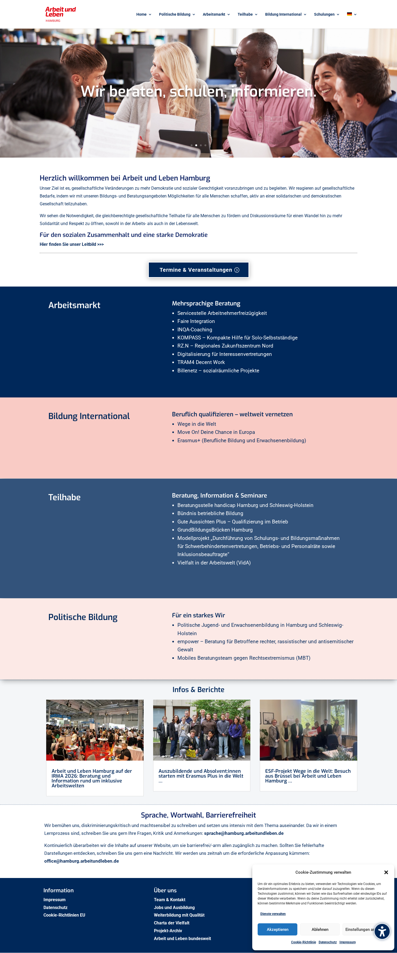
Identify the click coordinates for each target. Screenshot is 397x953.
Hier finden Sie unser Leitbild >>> (72, 244)
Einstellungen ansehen (365, 929)
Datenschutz (328, 942)
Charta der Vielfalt (172, 922)
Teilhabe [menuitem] (245, 14)
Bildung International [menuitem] (283, 14)
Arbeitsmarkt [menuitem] (214, 14)
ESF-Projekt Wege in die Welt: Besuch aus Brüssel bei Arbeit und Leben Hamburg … (308, 776)
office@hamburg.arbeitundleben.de (81, 861)
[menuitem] (352, 20)
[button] (386, 872)
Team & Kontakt (170, 899)
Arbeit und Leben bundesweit (182, 938)
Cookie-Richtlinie (303, 942)
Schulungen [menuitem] (324, 14)
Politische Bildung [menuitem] (174, 14)
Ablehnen (320, 929)
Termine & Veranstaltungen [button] (196, 270)
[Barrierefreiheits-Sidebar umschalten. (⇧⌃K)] (382, 931)
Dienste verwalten (273, 914)
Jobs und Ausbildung (175, 907)
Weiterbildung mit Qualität (180, 915)
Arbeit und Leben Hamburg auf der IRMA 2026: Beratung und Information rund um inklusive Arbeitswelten (92, 778)
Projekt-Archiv (168, 930)
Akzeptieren (277, 929)
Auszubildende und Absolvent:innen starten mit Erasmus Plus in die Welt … (201, 776)
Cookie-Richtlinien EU (64, 915)
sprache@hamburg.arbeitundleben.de (244, 833)
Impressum (347, 942)
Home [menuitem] (141, 14)
